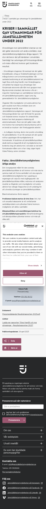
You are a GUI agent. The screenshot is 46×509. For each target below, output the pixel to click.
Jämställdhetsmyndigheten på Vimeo (22, 497)
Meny (39, 6)
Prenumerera (14, 420)
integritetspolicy (36, 415)
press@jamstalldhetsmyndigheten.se (26, 301)
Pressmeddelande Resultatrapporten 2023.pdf (21, 314)
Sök (31, 6)
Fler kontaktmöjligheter (11, 472)
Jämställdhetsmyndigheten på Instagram (23, 483)
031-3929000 (14, 468)
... (2, 16)
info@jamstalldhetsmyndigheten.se (22, 464)
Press (7, 16)
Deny (23, 281)
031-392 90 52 (26, 297)
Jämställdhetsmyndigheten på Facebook (23, 488)
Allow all (23, 273)
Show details (33, 266)
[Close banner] (42, 226)
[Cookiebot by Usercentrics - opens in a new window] (28, 226)
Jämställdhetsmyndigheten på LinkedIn (22, 493)
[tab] (23, 430)
